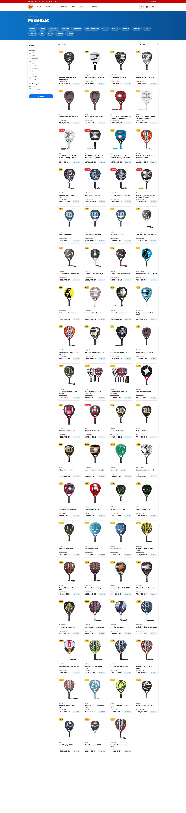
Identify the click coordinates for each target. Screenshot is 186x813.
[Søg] (141, 7)
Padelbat (38, 16)
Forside (30, 16)
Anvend (41, 96)
